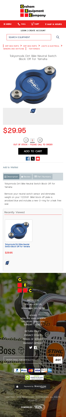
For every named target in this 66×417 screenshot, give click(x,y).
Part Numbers (44, 176)
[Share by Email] (38, 159)
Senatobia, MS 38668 (33, 308)
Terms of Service (33, 339)
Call (23, 24)
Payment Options (33, 343)
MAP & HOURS (54, 24)
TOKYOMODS (34, 49)
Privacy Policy (33, 335)
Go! (58, 39)
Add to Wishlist (10, 167)
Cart (36, 24)
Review (27, 176)
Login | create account (33, 30)
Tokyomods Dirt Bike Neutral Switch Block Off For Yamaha (17, 245)
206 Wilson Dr (32, 304)
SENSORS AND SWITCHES (13, 49)
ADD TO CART (33, 151)
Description (12, 176)
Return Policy (33, 331)
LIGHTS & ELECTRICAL (50, 46)
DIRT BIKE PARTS (12, 46)
